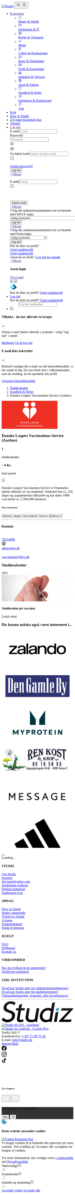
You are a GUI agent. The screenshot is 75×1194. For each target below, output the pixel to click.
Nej (5, 1116)
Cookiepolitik (64, 1158)
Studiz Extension (13, 928)
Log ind (15, 296)
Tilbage (16, 174)
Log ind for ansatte (48, 257)
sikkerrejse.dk (11, 548)
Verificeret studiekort (15, 971)
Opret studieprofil (21, 249)
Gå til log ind (23, 343)
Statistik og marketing (16, 1182)
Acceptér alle (31, 1190)
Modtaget (8, 343)
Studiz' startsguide (13, 913)
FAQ (5, 944)
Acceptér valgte (12, 1190)
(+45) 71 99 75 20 (33, 1036)
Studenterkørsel (12, 924)
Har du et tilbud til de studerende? (24, 968)
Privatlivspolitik (17, 1161)
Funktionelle (10, 1174)
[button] (16, 170)
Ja (12, 1116)
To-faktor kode (20, 153)
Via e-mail (17, 277)
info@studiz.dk (22, 1040)
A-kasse (7, 920)
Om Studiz (9, 874)
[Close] (3, 326)
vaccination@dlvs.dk (15, 557)
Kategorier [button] (17, 13)
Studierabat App (12, 893)
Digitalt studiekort (13, 889)
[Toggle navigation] (21, 5)
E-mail (14, 131)
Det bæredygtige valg (16, 881)
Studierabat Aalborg (15, 885)
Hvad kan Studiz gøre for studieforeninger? (30, 992)
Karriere (7, 878)
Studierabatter (19, 388)
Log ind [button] (15, 127)
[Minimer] (6, 1098)
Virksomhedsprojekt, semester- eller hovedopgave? (35, 995)
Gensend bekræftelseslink (18, 381)
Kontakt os (9, 951)
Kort (13, 112)
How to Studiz (19, 116)
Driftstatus (8, 948)
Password (16, 135)
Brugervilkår (10, 1043)
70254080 (8, 539)
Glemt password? (21, 166)
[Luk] (15, 1098)
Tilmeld (15, 123)
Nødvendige (10, 1166)
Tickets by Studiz (13, 916)
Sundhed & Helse (21, 391)
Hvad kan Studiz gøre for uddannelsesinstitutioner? (35, 988)
